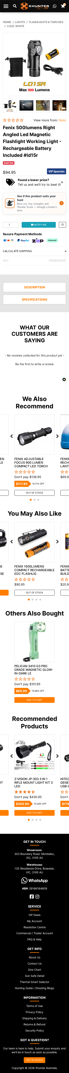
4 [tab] (40, 600)
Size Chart (34, 969)
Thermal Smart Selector (34, 982)
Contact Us (35, 963)
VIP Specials (56, 171)
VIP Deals (34, 915)
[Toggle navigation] (6, 6)
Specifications (34, 299)
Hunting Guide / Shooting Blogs (34, 988)
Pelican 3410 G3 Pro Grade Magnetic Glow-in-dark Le (33, 669)
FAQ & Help (34, 939)
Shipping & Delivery (34, 1018)
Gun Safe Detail (34, 975)
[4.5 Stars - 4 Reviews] (34, 792)
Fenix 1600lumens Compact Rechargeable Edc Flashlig (34, 570)
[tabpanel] (35, 455)
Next (57, 436)
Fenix (62, 120)
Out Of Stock (34, 492)
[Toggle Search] (15, 6)
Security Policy (34, 1030)
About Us (34, 957)
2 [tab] (34, 500)
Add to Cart (34, 699)
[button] (15, 120)
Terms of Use (34, 1006)
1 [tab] (31, 500)
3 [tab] (38, 500)
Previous (11, 436)
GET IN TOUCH (34, 1060)
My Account (34, 921)
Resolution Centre (35, 927)
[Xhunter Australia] (34, 6)
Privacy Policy (34, 1012)
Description (34, 287)
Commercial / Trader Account (34, 933)
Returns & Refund (34, 1024)
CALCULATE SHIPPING (17, 251)
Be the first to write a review (34, 364)
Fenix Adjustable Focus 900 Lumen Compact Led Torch (31, 462)
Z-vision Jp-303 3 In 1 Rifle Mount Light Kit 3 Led (33, 782)
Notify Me (39, 224)
